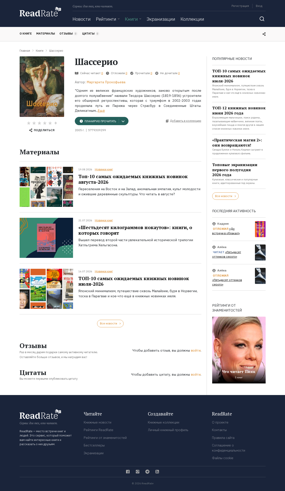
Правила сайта (223, 438)
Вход (259, 6)
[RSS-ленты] (157, 471)
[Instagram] (137, 471)
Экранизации (161, 19)
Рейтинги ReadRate (98, 430)
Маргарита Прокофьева (106, 82)
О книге (26, 33)
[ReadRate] (40, 11)
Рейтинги (106, 19)
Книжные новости (97, 422)
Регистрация (240, 6)
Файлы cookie (222, 458)
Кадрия (223, 224)
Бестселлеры (94, 445)
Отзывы (67, 33)
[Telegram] (147, 471)
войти (196, 350)
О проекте (220, 422)
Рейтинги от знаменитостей (105, 438)
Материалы (45, 33)
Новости (82, 19)
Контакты (219, 430)
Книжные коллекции (163, 422)
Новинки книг (104, 169)
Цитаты (90, 33)
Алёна (221, 247)
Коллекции (192, 19)
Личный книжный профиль (168, 430)
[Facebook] (127, 471)
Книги (131, 19)
